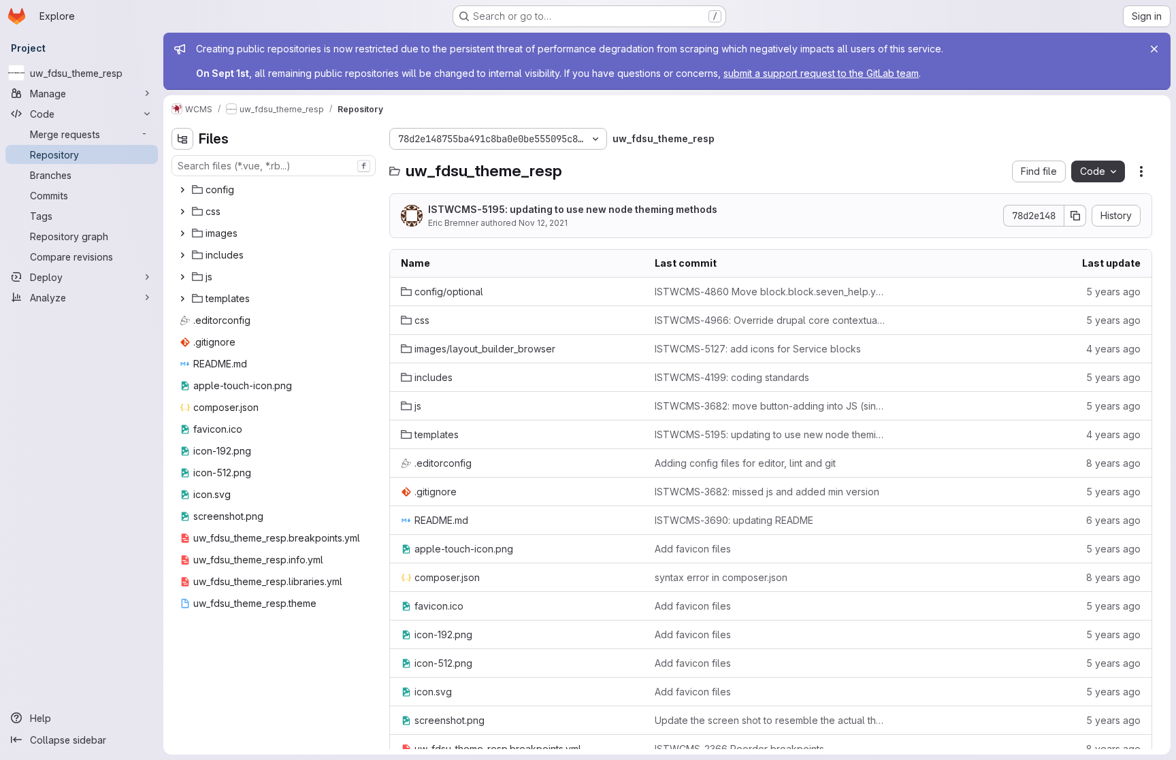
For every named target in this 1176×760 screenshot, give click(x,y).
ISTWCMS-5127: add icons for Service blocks (758, 348)
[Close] (1154, 49)
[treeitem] (275, 190)
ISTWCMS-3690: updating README (734, 520)
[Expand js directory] (182, 277)
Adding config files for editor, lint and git (745, 463)
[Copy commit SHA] (1075, 216)
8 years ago (1113, 463)
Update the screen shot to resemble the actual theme (771, 720)
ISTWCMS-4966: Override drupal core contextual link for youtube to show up (771, 320)
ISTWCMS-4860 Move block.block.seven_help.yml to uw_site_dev (771, 291)
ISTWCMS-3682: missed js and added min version (767, 491)
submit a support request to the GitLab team (821, 73)
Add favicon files (693, 549)
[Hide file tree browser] (182, 139)
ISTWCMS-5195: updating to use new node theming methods (572, 209)
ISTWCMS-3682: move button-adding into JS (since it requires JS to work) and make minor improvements (771, 406)
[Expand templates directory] (182, 299)
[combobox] (274, 165)
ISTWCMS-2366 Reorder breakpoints (739, 749)
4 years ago (1113, 348)
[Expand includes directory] (182, 255)
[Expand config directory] (182, 190)
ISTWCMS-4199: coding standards (732, 377)
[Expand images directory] (182, 233)
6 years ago (1113, 520)
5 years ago (1113, 291)
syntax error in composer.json (721, 577)
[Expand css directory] (182, 211)
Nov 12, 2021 (543, 223)
